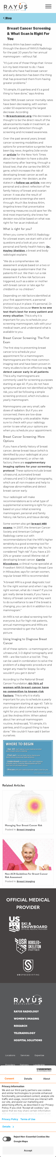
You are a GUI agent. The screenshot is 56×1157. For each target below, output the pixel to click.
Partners (24, 1064)
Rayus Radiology (26, 1012)
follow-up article (28, 182)
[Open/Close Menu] (48, 6)
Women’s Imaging (26, 1019)
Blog (8, 18)
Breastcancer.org (18, 116)
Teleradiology (24, 1033)
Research (20, 1026)
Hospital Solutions (28, 1040)
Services (25, 1055)
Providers (10, 1064)
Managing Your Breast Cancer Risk (23, 825)
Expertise (39, 1055)
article (11, 154)
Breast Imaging (26, 829)
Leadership (39, 1064)
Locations (10, 1055)
